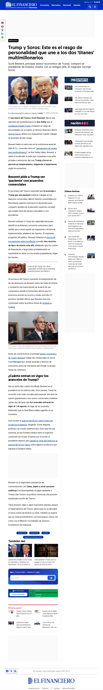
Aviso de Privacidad (68, 688)
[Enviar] (51, 578)
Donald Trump (22, 533)
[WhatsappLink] (33, 593)
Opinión (77, 5)
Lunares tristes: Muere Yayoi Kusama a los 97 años (24, 614)
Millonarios (13, 41)
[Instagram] (95, 2)
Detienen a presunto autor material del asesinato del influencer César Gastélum (84, 132)
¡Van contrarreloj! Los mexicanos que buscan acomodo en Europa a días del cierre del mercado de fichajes (85, 91)
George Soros (14, 134)
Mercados (56, 5)
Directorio (45, 688)
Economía (44, 5)
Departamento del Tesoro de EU (33, 537)
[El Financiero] (21, 5)
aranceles (45, 533)
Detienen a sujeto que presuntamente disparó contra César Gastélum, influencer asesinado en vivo (23, 627)
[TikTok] (100, 2)
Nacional (67, 5)
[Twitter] (93, 2)
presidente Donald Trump (19, 126)
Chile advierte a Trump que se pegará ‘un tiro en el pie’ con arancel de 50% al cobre (45, 562)
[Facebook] (91, 2)
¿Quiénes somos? (33, 688)
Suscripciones (55, 688)
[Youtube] (97, 2)
